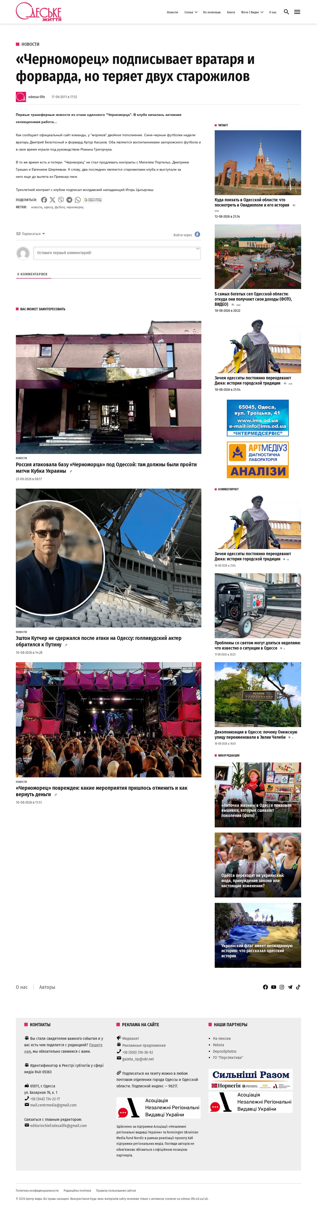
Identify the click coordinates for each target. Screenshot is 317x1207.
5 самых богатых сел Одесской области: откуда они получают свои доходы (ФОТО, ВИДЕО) (253, 299)
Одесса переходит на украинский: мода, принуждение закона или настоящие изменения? (252, 880)
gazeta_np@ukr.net (138, 1059)
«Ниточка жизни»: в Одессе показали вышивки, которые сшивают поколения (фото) (256, 810)
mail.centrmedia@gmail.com (53, 1105)
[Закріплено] (297, 12)
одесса (48, 207)
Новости (172, 12)
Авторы (47, 987)
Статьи (189, 12)
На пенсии (222, 1038)
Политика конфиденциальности (37, 1190)
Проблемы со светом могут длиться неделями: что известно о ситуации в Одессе (258, 645)
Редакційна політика (77, 1190)
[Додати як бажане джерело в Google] (92, 200)
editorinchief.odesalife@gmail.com (58, 1125)
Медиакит (130, 1038)
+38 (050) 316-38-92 (137, 1052)
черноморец (75, 207)
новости (36, 207)
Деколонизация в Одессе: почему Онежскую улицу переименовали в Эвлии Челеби (256, 735)
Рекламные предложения (144, 1045)
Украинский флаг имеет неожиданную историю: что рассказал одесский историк (257, 951)
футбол (60, 207)
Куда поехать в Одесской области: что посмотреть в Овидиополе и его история (252, 202)
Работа (218, 1045)
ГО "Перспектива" (228, 1057)
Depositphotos (225, 1051)
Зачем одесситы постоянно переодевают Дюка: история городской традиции (253, 380)
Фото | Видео (250, 12)
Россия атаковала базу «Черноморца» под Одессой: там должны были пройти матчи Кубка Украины (106, 467)
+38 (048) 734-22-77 (45, 1099)
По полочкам (212, 12)
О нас (272, 12)
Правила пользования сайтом (116, 1190)
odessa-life (36, 97)
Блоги (231, 12)
